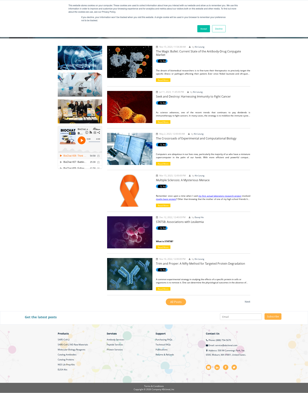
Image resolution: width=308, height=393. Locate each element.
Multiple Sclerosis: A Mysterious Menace (183, 180)
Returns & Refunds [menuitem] (165, 354)
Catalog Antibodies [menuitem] (67, 354)
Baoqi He (199, 217)
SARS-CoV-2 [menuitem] (64, 339)
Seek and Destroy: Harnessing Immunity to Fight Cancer (193, 96)
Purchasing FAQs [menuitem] (164, 339)
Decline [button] (219, 28)
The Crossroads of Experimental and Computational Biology (196, 138)
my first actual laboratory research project (219, 195)
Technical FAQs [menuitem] (163, 344)
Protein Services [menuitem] (115, 349)
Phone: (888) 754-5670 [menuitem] (219, 340)
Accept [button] (203, 28)
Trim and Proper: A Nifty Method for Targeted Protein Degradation (200, 264)
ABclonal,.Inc (168, 389)
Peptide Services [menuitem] (115, 344)
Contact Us (212, 333)
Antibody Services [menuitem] (115, 339)
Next (247, 301)
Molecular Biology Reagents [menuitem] (71, 349)
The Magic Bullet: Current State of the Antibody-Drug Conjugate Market (198, 53)
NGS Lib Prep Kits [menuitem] (66, 364)
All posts (176, 302)
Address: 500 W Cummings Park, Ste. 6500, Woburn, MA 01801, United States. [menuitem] (226, 352)
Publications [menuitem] (162, 349)
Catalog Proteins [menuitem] (66, 359)
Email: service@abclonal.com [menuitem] (222, 345)
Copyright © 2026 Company (148, 389)
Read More (163, 80)
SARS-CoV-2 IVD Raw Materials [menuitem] (73, 344)
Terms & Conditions (154, 386)
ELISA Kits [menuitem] (62, 369)
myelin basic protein (166, 199)
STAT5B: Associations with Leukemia (180, 222)
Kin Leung (199, 46)
